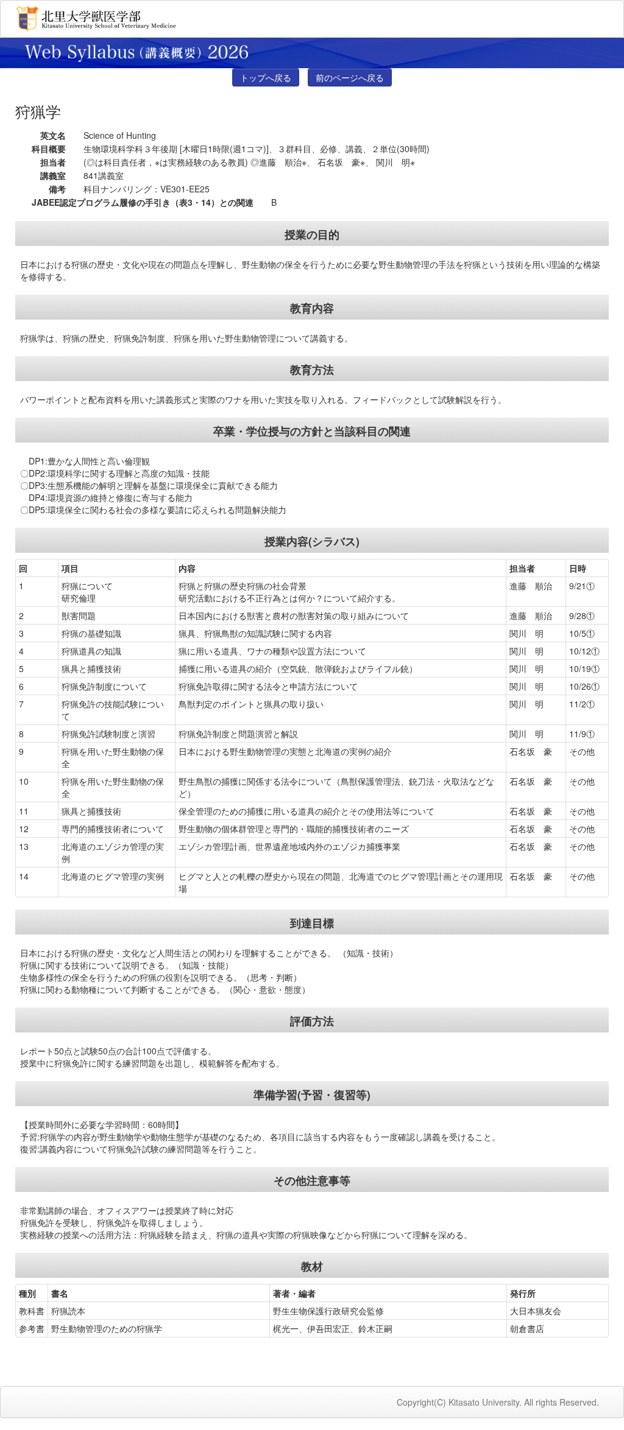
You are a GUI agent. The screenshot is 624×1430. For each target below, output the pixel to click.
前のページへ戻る (350, 77)
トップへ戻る (265, 77)
